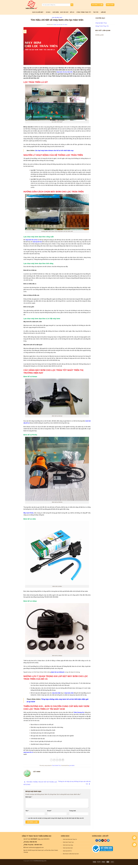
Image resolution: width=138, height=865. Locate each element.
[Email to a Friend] (57, 760)
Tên (27, 810)
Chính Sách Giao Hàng (68, 845)
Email (49, 810)
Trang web (72, 810)
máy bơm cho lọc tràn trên (65, 72)
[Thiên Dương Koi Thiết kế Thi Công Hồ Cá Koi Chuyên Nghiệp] (31, 4)
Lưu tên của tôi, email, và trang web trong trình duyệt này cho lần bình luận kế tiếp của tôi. (56, 818)
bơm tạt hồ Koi (37, 241)
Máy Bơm (56, 12)
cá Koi (89, 127)
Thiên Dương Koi (79, 712)
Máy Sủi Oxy (64, 12)
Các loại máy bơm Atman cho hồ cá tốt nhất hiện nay (54, 150)
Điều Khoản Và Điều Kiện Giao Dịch (71, 853)
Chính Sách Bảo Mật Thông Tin (70, 839)
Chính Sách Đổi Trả (67, 850)
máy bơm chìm (69, 693)
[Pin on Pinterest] (60, 760)
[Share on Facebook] (51, 760)
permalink (71, 765)
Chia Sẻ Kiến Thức (57, 17)
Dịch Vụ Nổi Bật (37, 12)
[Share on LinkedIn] (63, 760)
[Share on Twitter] (54, 760)
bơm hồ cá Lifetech (57, 672)
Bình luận (28, 797)
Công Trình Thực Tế (83, 12)
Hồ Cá (72, 12)
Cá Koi (48, 12)
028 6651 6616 (38, 844)
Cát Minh (64, 24)
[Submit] (72, 4)
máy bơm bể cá (28, 752)
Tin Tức (95, 12)
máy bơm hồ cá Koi (31, 239)
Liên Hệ (103, 12)
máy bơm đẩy (56, 693)
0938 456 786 (33, 842)
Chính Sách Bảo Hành (68, 848)
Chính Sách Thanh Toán (68, 842)
